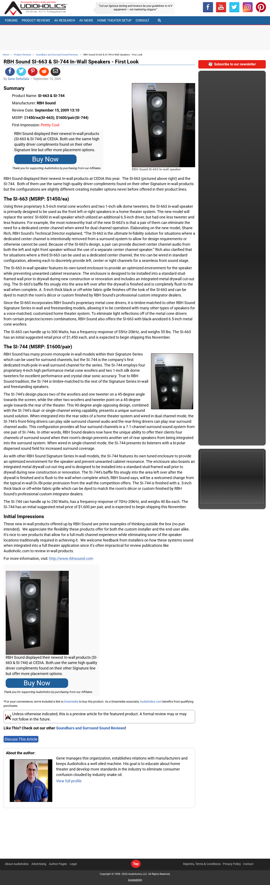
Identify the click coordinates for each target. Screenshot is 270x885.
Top (136, 864)
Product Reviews (36, 20)
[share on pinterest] (33, 71)
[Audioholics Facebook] (208, 7)
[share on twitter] (21, 71)
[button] (221, 7)
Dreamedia (71, 701)
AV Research (64, 20)
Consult (142, 20)
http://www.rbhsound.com (71, 558)
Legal (73, 864)
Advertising (38, 864)
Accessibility (135, 879)
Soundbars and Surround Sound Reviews (57, 54)
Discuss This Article (21, 739)
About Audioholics (17, 864)
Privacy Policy (232, 864)
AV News (86, 20)
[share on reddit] (44, 71)
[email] (55, 71)
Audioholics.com (151, 701)
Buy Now (45, 159)
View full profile (69, 781)
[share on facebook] (10, 71)
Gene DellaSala (18, 79)
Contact (248, 864)
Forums (11, 20)
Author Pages (58, 864)
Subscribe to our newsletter (235, 64)
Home (6, 54)
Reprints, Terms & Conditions (202, 864)
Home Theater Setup (114, 20)
